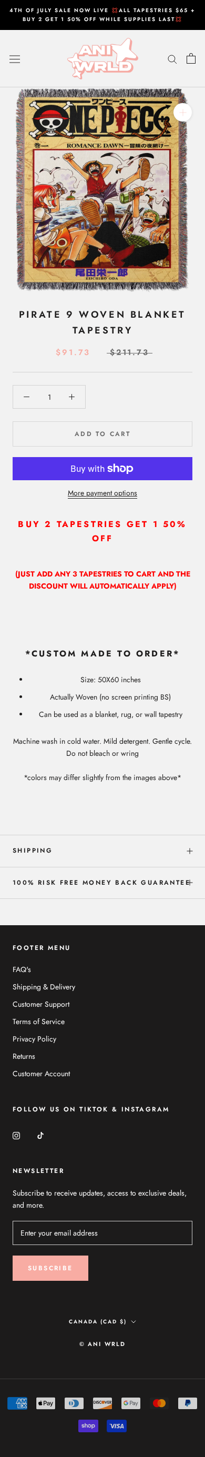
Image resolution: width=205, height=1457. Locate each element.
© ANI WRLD (102, 1344)
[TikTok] (40, 1135)
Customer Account (41, 1073)
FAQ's (22, 969)
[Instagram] (16, 1135)
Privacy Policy (34, 1039)
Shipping (33, 850)
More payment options (102, 493)
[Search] (172, 58)
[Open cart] (191, 58)
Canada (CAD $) (98, 1322)
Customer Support (41, 1004)
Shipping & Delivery (44, 987)
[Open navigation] (14, 58)
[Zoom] (182, 112)
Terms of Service (39, 1021)
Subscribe (50, 1268)
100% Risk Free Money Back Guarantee (101, 882)
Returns (24, 1056)
